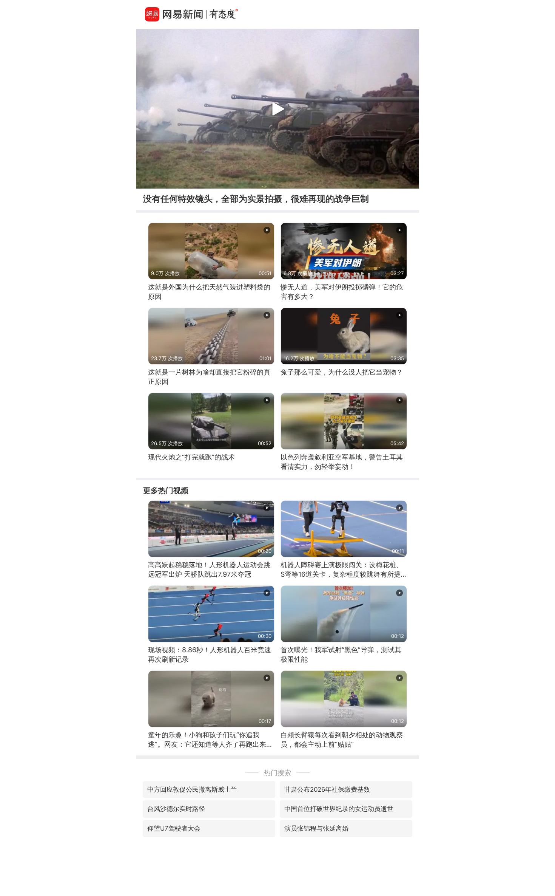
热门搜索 (277, 773)
